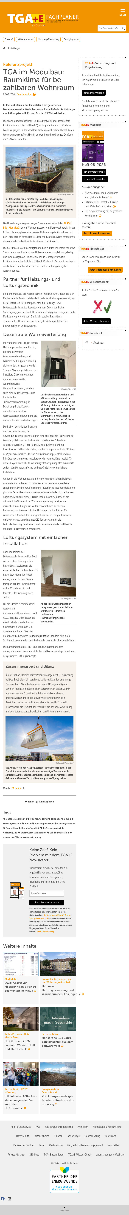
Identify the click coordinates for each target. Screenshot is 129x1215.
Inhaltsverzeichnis (94, 171)
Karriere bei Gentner (23, 1145)
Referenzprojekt (52, 828)
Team (42, 1145)
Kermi (18, 788)
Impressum (110, 1135)
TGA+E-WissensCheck (79, 1154)
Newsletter (113, 1145)
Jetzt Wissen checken (96, 321)
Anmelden (83, 1126)
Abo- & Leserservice (21, 1126)
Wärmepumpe (25, 39)
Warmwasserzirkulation (33, 832)
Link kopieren (46, 801)
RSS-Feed (34, 1154)
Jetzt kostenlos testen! (97, 233)
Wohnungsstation (59, 832)
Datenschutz (22, 1135)
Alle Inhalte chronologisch (59, 1126)
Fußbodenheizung (61, 819)
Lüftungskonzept (44, 823)
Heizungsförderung (48, 39)
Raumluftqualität (30, 828)
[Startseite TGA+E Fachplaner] (62, 17)
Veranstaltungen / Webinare (110, 1154)
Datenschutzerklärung (45, 931)
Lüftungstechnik (66, 823)
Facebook (98, 342)
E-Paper (58, 1135)
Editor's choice (41, 1135)
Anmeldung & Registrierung (107, 1126)
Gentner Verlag (92, 1135)
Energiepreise (71, 39)
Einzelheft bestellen (95, 179)
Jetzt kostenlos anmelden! (105, 269)
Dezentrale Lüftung (16, 819)
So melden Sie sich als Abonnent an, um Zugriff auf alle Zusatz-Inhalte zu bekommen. (101, 80)
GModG (9, 39)
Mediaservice (56, 1145)
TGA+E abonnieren (54, 1154)
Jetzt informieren (94, 92)
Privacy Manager (16, 1154)
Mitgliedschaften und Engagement (85, 1145)
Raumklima (12, 828)
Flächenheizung (39, 819)
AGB (38, 1126)
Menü (122, 15)
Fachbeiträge (73, 1135)
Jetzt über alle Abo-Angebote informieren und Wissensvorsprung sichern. (100, 105)
